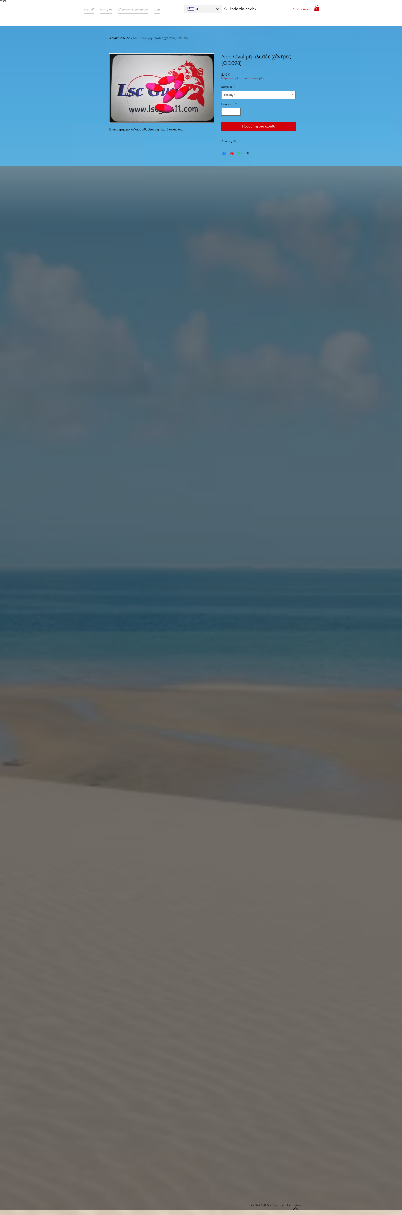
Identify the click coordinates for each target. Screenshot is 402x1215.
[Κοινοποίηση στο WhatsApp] (239, 153)
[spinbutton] (231, 111)
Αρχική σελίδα (119, 38)
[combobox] (258, 95)
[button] (316, 8)
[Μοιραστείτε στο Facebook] (224, 153)
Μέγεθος (228, 87)
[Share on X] (247, 153)
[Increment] (237, 111)
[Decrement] (224, 111)
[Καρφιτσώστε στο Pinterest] (231, 153)
